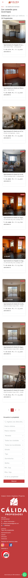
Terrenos (3, 538)
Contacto (3, 528)
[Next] (19, 410)
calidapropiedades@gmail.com (11, 523)
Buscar (14, 481)
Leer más (3, 517)
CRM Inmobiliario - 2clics (18, 574)
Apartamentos (5, 532)
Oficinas (3, 536)
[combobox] (19, 15)
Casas (2, 534)
